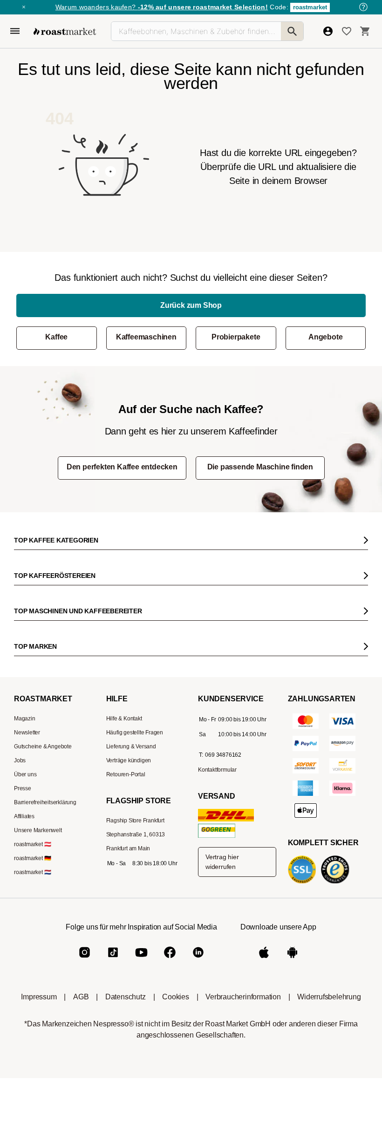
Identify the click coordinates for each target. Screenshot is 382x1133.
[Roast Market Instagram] (84, 960)
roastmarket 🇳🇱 (32, 872)
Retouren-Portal (125, 774)
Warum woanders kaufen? (161, 7)
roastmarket (310, 7)
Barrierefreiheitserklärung (45, 802)
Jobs (20, 760)
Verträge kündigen (128, 760)
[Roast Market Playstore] (292, 960)
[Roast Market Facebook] (170, 960)
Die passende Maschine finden (260, 467)
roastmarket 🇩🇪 (32, 858)
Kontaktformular (217, 770)
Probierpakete (235, 337)
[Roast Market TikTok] (113, 960)
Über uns (25, 774)
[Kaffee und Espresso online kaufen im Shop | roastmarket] (65, 31)
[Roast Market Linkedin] (198, 960)
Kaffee (56, 337)
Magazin (24, 718)
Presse (22, 788)
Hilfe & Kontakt (124, 718)
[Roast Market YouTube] (141, 960)
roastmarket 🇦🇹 (32, 844)
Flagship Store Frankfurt (135, 820)
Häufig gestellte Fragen (134, 732)
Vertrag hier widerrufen (222, 861)
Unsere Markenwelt (38, 830)
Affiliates (24, 816)
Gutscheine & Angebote (43, 746)
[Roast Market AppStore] (264, 960)
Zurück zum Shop (191, 305)
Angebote (325, 337)
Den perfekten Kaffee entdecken (122, 467)
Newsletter (27, 732)
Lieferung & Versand (131, 746)
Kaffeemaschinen (146, 337)
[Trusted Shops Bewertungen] (337, 883)
